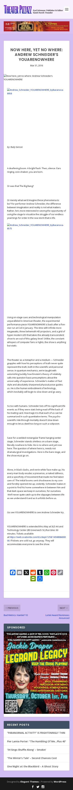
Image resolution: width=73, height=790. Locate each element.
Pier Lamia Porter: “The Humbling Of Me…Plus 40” (36, 741)
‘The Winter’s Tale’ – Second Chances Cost (32, 758)
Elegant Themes (29, 781)
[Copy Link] (60, 573)
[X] (26, 573)
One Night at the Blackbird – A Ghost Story (32, 766)
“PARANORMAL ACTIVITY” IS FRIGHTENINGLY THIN (36, 732)
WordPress (60, 781)
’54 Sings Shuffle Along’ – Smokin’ (26, 749)
